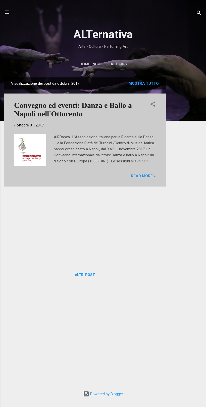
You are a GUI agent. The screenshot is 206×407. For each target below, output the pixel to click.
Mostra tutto (144, 83)
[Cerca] (199, 13)
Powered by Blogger (106, 394)
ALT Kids (119, 64)
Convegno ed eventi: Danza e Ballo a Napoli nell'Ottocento (73, 109)
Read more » (143, 176)
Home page (90, 64)
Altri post (85, 275)
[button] (153, 105)
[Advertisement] (186, 152)
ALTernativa (103, 34)
